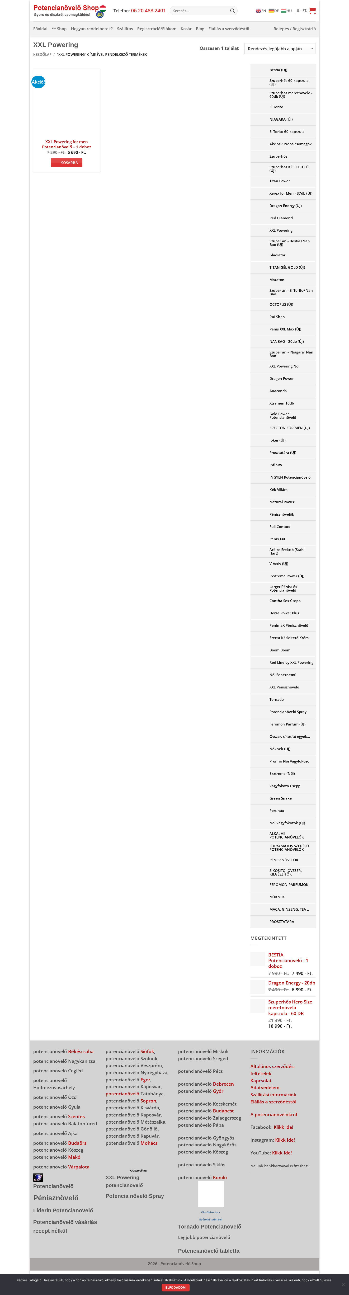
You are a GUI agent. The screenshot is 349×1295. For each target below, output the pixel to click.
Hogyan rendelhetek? (92, 28)
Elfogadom (175, 1287)
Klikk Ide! (285, 1140)
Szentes (76, 1116)
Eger (145, 1080)
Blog (200, 28)
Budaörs (77, 1143)
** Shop (59, 28)
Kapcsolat (261, 1080)
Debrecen (223, 1084)
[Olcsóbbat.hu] (211, 1194)
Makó (74, 1157)
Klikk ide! (283, 1127)
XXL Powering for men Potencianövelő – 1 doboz (66, 144)
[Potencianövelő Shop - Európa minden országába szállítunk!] (69, 10)
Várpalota (79, 1167)
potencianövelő (122, 1094)
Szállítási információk (273, 1094)
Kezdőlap (42, 54)
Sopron (148, 1101)
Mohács (149, 1143)
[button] (306, 10)
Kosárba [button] (69, 162)
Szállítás (125, 28)
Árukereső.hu (138, 1170)
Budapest (223, 1111)
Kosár (186, 28)
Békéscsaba (81, 1051)
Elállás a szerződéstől (228, 28)
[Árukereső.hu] (138, 1155)
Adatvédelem (264, 1087)
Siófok (147, 1051)
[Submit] (232, 10)
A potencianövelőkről (273, 1114)
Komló (220, 1177)
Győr (218, 1091)
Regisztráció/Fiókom (156, 28)
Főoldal (40, 28)
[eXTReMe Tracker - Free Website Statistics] (38, 1177)
